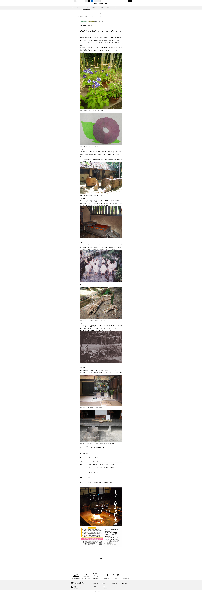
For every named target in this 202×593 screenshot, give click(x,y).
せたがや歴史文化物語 (86, 578)
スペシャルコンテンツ (126, 7)
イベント (86, 7)
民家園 (102, 7)
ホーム (72, 16)
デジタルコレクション (76, 7)
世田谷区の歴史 (96, 578)
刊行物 (108, 7)
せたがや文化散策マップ (76, 578)
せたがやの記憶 (106, 578)
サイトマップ (125, 583)
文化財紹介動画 (126, 578)
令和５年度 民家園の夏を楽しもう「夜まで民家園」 (90, 37)
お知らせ (115, 7)
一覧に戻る (101, 558)
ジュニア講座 (116, 578)
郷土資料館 (94, 7)
